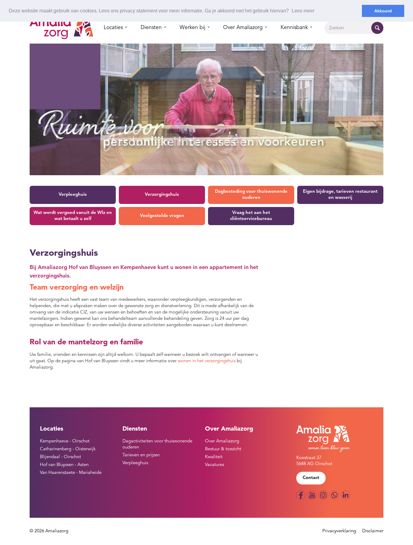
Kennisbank (295, 27)
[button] (291, 11)
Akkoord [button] (383, 10)
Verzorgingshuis (162, 194)
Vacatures (214, 465)
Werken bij (193, 27)
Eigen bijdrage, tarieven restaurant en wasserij (340, 194)
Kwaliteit (214, 457)
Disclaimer (372, 531)
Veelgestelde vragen (162, 216)
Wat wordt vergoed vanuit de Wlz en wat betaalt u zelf (73, 216)
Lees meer (303, 10)
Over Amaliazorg (243, 27)
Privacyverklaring (339, 531)
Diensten (152, 27)
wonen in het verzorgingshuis (207, 361)
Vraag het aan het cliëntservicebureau (251, 216)
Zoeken (377, 28)
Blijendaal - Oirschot (60, 457)
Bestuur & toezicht (223, 449)
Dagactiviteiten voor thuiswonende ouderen (157, 444)
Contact (311, 478)
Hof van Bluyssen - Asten (64, 465)
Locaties (114, 27)
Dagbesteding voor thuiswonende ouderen (251, 194)
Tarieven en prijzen (141, 455)
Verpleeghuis (73, 194)
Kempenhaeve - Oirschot (64, 441)
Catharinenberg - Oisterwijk (68, 449)
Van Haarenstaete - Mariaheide (71, 473)
